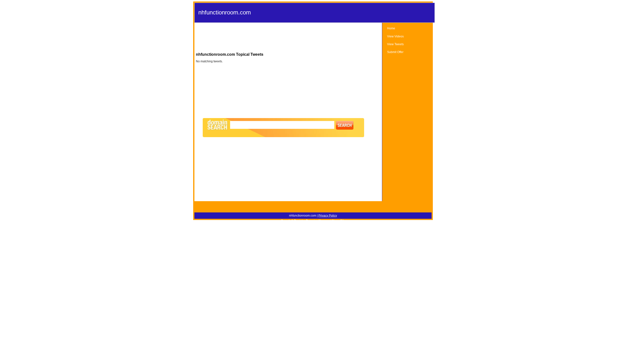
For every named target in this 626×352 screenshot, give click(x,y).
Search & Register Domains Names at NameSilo (313, 220)
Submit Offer (395, 52)
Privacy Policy (327, 215)
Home (391, 28)
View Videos (395, 36)
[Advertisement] (288, 39)
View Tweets (395, 44)
